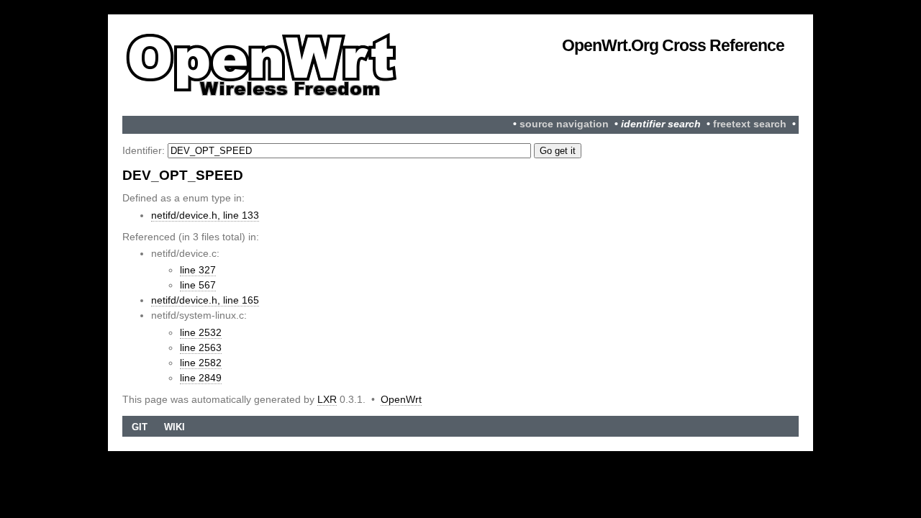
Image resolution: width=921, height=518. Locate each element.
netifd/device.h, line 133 (205, 215)
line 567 (198, 285)
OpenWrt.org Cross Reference (673, 45)
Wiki (174, 427)
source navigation (564, 124)
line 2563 (201, 347)
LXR (327, 399)
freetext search (749, 124)
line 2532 (201, 332)
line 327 (198, 270)
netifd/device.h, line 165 (205, 300)
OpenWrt (401, 399)
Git (140, 427)
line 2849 (201, 377)
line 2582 (201, 362)
